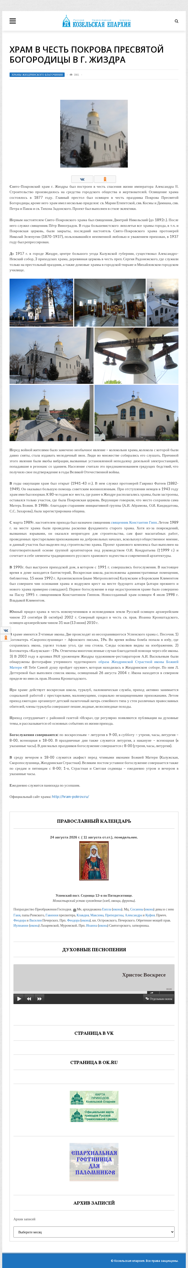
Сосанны (136, 909)
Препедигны (114, 915)
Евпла (106, 909)
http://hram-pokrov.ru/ (70, 796)
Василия (35, 920)
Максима (97, 915)
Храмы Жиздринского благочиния (37, 74)
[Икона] (94, 860)
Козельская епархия (129, 1261)
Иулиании (20, 925)
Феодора (19, 920)
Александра (133, 915)
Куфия (150, 915)
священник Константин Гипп (134, 522)
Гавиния (52, 915)
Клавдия (83, 915)
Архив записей (24, 1219)
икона (117, 909)
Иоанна (91, 925)
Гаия (16, 915)
